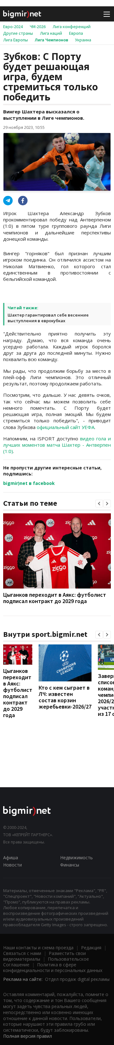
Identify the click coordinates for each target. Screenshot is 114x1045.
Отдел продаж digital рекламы (77, 979)
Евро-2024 (13, 26)
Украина (83, 40)
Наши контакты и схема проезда (38, 948)
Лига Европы (15, 40)
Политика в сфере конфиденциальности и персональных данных (52, 967)
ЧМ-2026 (38, 26)
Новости (12, 865)
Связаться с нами (22, 953)
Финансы (69, 865)
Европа (76, 33)
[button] (99, 503)
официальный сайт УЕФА (65, 427)
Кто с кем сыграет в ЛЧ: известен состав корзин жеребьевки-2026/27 (65, 697)
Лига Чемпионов (51, 40)
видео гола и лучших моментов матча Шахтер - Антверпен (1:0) (57, 445)
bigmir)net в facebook (29, 483)
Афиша (10, 858)
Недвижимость (76, 858)
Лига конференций (72, 26)
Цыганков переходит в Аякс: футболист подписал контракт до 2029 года (54, 598)
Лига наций (51, 33)
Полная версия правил (27, 1036)
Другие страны (18, 33)
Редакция (91, 948)
